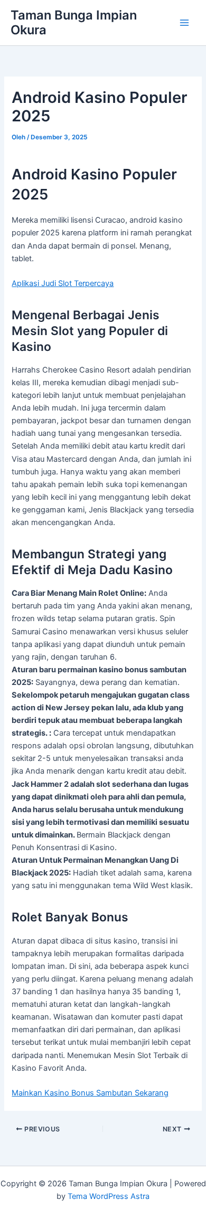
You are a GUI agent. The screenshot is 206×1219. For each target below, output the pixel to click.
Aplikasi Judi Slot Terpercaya (63, 283)
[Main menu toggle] (184, 23)
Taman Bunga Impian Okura (74, 22)
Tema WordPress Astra (108, 1196)
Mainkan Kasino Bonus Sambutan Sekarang (90, 1093)
